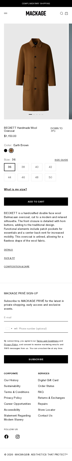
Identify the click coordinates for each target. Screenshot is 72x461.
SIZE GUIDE (61, 159)
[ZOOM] (64, 115)
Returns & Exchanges (51, 398)
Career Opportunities (17, 403)
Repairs (43, 403)
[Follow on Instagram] (17, 436)
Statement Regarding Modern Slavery (17, 417)
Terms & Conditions (16, 392)
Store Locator (46, 409)
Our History (11, 380)
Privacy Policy (11, 344)
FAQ (41, 392)
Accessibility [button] (12, 409)
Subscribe (36, 359)
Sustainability (12, 386)
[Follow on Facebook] (6, 436)
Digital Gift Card (48, 380)
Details (8, 249)
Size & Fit (9, 258)
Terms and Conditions (48, 340)
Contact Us (45, 415)
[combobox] (11, 328)
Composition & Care (16, 266)
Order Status (46, 386)
